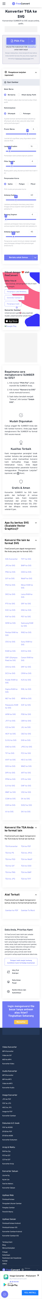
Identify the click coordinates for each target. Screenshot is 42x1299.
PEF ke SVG (26, 617)
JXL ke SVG (26, 727)
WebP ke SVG (26, 578)
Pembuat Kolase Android (11, 1223)
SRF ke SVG (26, 604)
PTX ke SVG (10, 604)
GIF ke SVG (10, 578)
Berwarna (11, 95)
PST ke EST (6, 1156)
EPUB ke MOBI (7, 1136)
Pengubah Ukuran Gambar (11, 1204)
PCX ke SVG (26, 753)
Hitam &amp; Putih (29, 95)
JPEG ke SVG (26, 747)
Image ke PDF (7, 1112)
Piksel (33, 184)
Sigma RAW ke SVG (11, 690)
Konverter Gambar (9, 1116)
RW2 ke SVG (26, 632)
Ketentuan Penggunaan (22, 59)
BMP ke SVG (26, 565)
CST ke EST (6, 1160)
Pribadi (5, 1252)
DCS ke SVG (10, 673)
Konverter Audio (8, 1088)
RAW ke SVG (10, 651)
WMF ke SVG (10, 792)
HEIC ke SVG (26, 760)
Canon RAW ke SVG (27, 659)
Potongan (26, 114)
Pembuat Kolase (8, 1199)
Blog (4, 1245)
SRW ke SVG (10, 623)
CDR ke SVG (10, 805)
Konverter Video (8, 1064)
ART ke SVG (26, 773)
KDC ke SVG (10, 610)
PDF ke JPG (6, 1103)
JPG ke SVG (10, 565)
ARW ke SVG (10, 714)
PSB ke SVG (26, 714)
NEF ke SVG (10, 698)
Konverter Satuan (8, 1188)
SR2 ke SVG (10, 594)
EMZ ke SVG (10, 747)
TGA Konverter (11, 846)
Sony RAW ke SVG (26, 643)
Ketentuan (6, 1255)
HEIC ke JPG (7, 1108)
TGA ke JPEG (26, 853)
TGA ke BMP (26, 872)
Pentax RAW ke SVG (11, 634)
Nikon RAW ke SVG (27, 586)
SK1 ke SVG (26, 812)
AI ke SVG (9, 812)
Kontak (4, 1261)
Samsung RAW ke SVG (27, 624)
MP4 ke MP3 (6, 1079)
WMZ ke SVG (26, 766)
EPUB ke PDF (7, 1132)
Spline (10, 184)
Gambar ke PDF (11, 910)
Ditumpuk (11, 114)
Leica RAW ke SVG (26, 595)
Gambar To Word (28, 910)
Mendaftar (32, 47)
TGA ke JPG (10, 879)
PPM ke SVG (10, 779)
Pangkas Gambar (8, 1208)
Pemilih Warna (7, 1212)
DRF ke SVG (26, 667)
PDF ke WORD (7, 1127)
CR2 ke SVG (10, 642)
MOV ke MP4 (6, 1060)
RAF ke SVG (10, 617)
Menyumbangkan (8, 1248)
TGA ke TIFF (26, 879)
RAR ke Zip (6, 1151)
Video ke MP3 (7, 1084)
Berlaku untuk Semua (18, 257)
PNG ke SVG (10, 572)
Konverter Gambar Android (12, 1232)
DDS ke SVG (10, 766)
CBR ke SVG (26, 721)
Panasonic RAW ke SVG (11, 706)
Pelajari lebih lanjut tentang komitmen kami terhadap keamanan (21, 962)
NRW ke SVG (26, 698)
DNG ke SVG (26, 610)
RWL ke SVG (26, 689)
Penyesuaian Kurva (11, 178)
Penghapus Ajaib (13, 304)
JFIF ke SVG (10, 721)
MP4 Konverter (7, 1051)
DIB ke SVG (26, 740)
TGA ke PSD (10, 859)
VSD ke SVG (26, 792)
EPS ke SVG (26, 779)
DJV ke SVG (10, 786)
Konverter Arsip (8, 1164)
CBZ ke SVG (26, 734)
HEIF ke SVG (10, 734)
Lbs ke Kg (5, 1176)
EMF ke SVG (26, 786)
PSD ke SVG (10, 585)
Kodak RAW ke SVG (11, 681)
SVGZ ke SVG (26, 805)
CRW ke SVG (26, 673)
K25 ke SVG (26, 680)
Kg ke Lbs (5, 1180)
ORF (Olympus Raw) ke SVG (11, 659)
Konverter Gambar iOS (10, 1236)
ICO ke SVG (10, 727)
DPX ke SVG (10, 773)
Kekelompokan (9, 108)
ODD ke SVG (26, 572)
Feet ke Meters (7, 1184)
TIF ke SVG (9, 753)
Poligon (22, 184)
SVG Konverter (11, 559)
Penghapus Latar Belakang (16, 292)
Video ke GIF (7, 1056)
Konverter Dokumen (9, 1140)
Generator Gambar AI (14, 298)
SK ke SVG (25, 799)
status (4, 1264)
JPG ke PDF (6, 1099)
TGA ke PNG (10, 872)
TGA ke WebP (26, 859)
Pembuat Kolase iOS (9, 1228)
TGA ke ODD (26, 866)
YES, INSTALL (30, 1293)
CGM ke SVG (10, 799)
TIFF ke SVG (26, 559)
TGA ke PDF (26, 846)
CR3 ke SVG (10, 667)
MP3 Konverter (7, 1075)
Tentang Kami (7, 1242)
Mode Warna (8, 89)
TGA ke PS (9, 853)
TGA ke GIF (10, 866)
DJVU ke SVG (10, 740)
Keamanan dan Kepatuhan (11, 1258)
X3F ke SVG (26, 705)
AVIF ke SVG (10, 760)
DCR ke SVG (26, 651)
